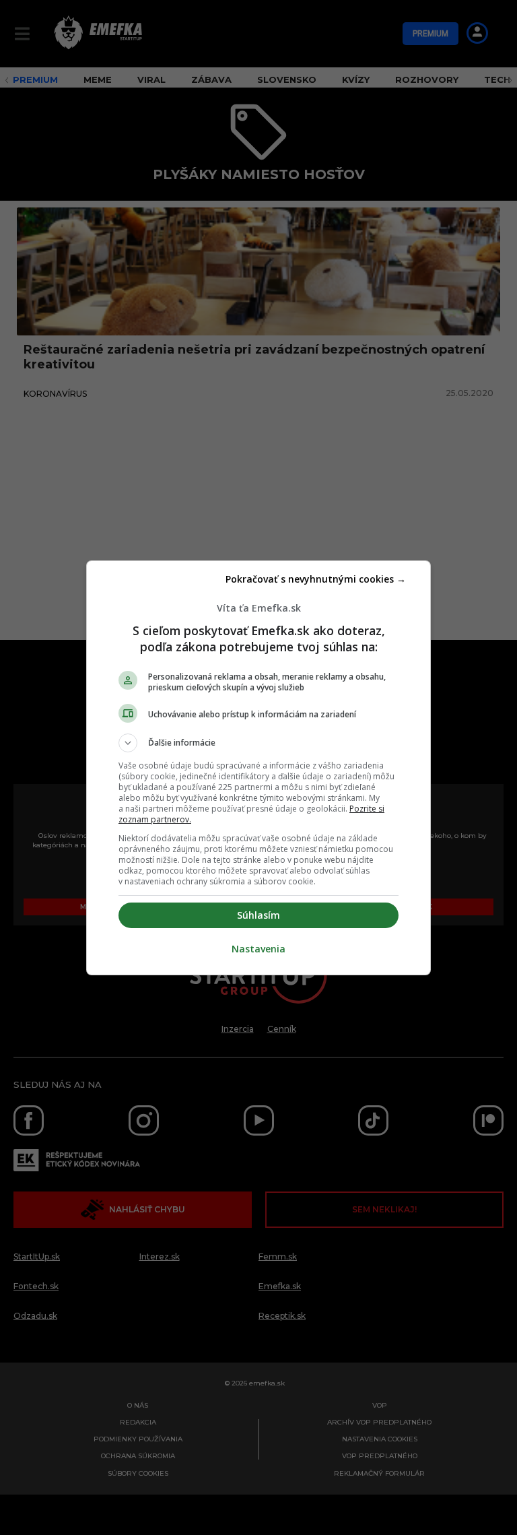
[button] (258, 742)
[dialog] (258, 767)
